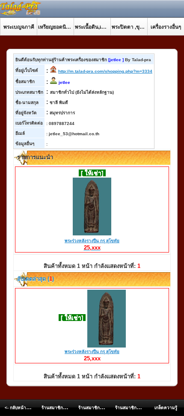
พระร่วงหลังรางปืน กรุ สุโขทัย (92, 244)
